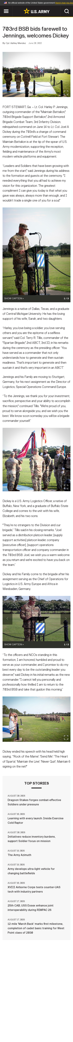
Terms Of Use (61, 1022)
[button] (2, 7)
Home (7, 1022)
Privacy (42, 1022)
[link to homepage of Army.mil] (36, 10)
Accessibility (20, 1027)
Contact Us (23, 1022)
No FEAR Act (54, 1027)
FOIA (38, 1027)
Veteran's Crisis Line (36, 1031)
